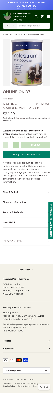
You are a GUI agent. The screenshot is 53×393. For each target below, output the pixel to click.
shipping (20, 118)
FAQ (35, 386)
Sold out (35, 145)
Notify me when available (26, 154)
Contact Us (7, 384)
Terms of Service (24, 386)
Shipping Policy (9, 386)
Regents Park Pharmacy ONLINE (21, 379)
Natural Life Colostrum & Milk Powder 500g (27, 34)
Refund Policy (32, 384)
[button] (42, 16)
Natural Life (8, 99)
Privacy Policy (19, 384)
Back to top (25, 270)
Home (5, 34)
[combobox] (26, 26)
